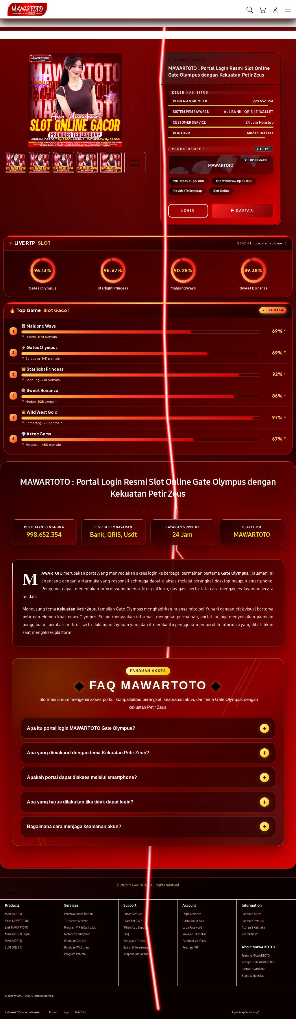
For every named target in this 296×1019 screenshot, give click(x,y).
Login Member (191, 914)
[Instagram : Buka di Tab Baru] (280, 1012)
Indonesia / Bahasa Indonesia (22, 1012)
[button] (262, 10)
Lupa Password (192, 927)
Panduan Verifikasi (194, 941)
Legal (66, 1012)
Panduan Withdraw (76, 947)
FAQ (126, 934)
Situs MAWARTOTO (17, 921)
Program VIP (190, 947)
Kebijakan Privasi (134, 941)
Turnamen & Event (76, 921)
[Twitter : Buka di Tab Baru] (272, 1012)
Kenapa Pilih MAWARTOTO (258, 962)
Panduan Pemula (253, 921)
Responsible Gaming (136, 954)
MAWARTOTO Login (17, 934)
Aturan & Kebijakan (254, 927)
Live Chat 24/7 (132, 921)
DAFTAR (244, 210)
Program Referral (75, 954)
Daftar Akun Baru (193, 921)
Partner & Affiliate (253, 969)
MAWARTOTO (13, 914)
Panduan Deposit (75, 941)
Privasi (53, 1012)
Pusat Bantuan (133, 914)
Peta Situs (80, 1012)
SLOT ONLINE (13, 947)
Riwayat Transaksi (194, 934)
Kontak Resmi (250, 934)
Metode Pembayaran (77, 934)
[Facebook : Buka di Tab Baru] (264, 1012)
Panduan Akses (252, 914)
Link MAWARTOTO (16, 927)
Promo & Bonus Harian (78, 914)
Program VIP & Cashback (80, 927)
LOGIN (188, 210)
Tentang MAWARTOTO (256, 955)
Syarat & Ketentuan (135, 947)
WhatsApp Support (135, 927)
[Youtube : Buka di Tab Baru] (288, 1012)
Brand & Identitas (253, 976)
